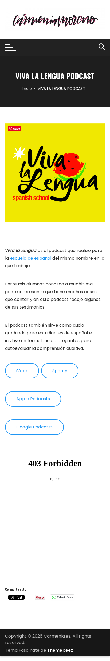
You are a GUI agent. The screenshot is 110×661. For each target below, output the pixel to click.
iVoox (22, 371)
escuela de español (31, 258)
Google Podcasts (34, 427)
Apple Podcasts (33, 399)
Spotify (59, 371)
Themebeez (60, 650)
